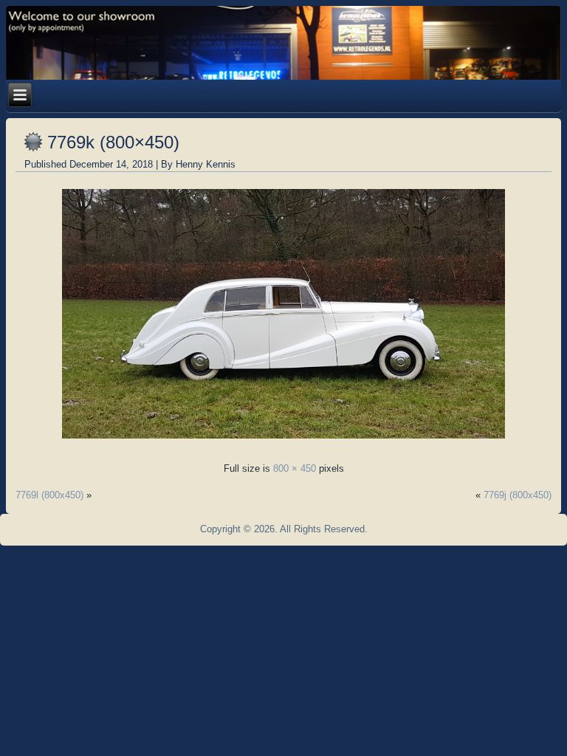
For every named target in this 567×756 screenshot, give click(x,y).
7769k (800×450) (113, 142)
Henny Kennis (206, 164)
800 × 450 (294, 468)
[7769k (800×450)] (283, 442)
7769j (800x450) (517, 495)
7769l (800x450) (49, 495)
